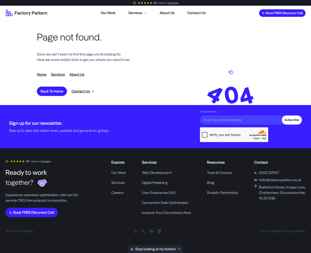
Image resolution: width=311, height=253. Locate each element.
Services (118, 182)
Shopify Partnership (222, 192)
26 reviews (173, 3)
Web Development (156, 172)
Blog (210, 182)
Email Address (208, 111)
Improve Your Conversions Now (166, 212)
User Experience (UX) (159, 192)
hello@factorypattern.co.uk (280, 180)
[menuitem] (108, 13)
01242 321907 (269, 172)
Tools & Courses (219, 172)
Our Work (118, 172)
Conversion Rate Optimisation (165, 202)
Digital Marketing (155, 182)
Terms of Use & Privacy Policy (283, 231)
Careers (117, 192)
